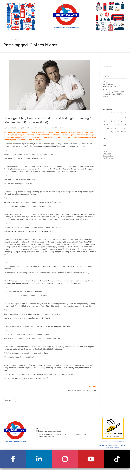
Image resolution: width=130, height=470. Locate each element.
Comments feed (108, 156)
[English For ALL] (66, 16)
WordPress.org (108, 158)
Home (6, 39)
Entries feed (107, 154)
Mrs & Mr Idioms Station (57, 128)
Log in (105, 151)
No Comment (41, 128)
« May (105, 138)
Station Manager (28, 128)
